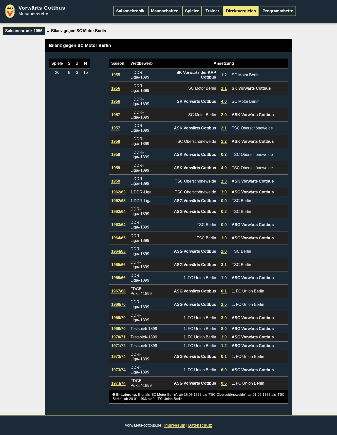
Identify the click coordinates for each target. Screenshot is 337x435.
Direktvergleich (241, 10)
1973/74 (118, 356)
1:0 (224, 238)
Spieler (192, 10)
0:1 (224, 291)
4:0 (224, 101)
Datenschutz (200, 425)
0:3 (224, 154)
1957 (115, 115)
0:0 (224, 201)
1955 (115, 75)
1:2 (224, 75)
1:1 (224, 88)
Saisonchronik (130, 10)
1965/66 (118, 265)
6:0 (224, 370)
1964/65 (118, 238)
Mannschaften (164, 10)
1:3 (224, 181)
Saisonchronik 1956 (23, 31)
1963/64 (118, 211)
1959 (115, 168)
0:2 (224, 211)
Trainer (212, 10)
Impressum (174, 425)
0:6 (224, 383)
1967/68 (118, 291)
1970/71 (118, 337)
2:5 (224, 304)
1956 (115, 88)
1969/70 (118, 304)
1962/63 (118, 192)
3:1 (224, 265)
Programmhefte (277, 10)
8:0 (224, 329)
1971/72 (118, 346)
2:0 (224, 115)
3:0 (224, 192)
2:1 (224, 128)
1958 (115, 141)
